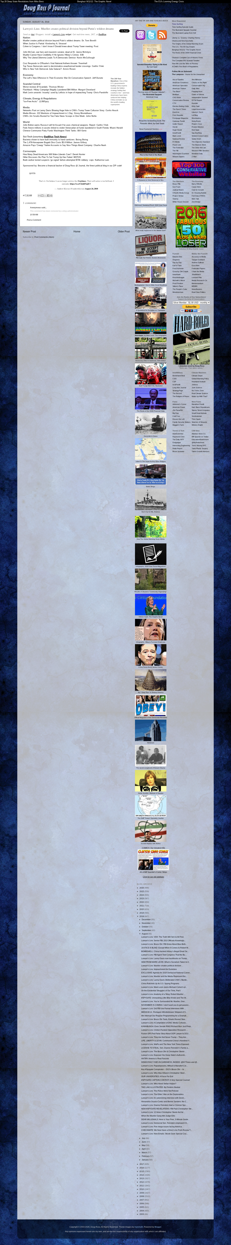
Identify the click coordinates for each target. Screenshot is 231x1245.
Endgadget (177, 442)
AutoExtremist (178, 434)
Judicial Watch (178, 190)
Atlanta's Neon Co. (199, 434)
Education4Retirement (200, 439)
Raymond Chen (178, 437)
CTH (174, 103)
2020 (142, 909)
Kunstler (195, 103)
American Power (179, 407)
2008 (142, 1196)
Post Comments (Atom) (44, 237)
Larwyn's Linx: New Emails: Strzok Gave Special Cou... (164, 1134)
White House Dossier (181, 202)
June (144, 1142)
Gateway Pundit (179, 121)
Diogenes (176, 260)
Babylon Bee (177, 257)
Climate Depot (197, 376)
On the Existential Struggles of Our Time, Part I (161, 991)
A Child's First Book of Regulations (185, 66)
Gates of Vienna (198, 94)
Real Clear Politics (199, 292)
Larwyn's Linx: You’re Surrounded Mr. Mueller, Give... (163, 1001)
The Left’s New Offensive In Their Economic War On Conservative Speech (57, 78)
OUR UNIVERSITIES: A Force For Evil (157, 1076)
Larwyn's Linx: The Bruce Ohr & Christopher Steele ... (163, 1051)
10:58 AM (34, 215)
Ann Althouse (197, 79)
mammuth (139, 1227)
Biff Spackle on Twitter (200, 437)
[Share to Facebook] (48, 195)
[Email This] (39, 195)
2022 (142, 902)
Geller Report (178, 124)
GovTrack (176, 187)
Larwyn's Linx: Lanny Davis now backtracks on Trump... (164, 958)
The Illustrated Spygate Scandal (184, 30)
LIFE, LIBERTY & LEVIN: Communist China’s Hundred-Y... (165, 1041)
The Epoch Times (179, 109)
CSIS (174, 379)
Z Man (194, 157)
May (144, 1145)
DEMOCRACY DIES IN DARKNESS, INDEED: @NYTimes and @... (169, 1062)
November (146, 923)
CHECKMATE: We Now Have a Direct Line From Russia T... (166, 1130)
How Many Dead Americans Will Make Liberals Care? (47, 154)
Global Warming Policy (200, 379)
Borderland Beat (179, 376)
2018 (142, 916)
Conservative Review (181, 100)
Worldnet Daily (197, 154)
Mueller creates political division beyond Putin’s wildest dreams (51, 40)
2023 (142, 898)
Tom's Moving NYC (199, 445)
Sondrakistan (197, 416)
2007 (142, 1200)
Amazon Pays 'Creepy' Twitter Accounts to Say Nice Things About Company (57, 145)
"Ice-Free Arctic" (30, 101)
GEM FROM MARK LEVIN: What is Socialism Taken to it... (165, 962)
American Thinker (179, 88)
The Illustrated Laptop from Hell (184, 33)
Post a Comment (34, 220)
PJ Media (176, 142)
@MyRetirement (198, 442)
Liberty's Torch (197, 112)
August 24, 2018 (91, 188)
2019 (142, 913)
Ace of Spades (178, 79)
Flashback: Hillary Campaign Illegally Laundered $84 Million (50, 90)
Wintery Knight (197, 425)
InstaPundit (177, 133)
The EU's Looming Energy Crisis (169, 1)
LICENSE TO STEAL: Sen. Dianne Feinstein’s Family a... (165, 1048)
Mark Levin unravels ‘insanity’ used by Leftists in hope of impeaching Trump (57, 92)
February (146, 1156)
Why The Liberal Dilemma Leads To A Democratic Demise (49, 57)
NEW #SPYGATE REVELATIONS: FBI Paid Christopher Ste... (167, 1109)
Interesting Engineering (181, 445)
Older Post (124, 231)
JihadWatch (196, 274)
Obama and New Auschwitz (182, 41)
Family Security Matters (182, 422)
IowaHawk (177, 274)
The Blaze (176, 91)
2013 (142, 1178)
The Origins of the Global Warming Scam (187, 44)
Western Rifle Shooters (200, 151)
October (145, 927)
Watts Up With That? (199, 396)
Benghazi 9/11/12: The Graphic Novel (94, 1)
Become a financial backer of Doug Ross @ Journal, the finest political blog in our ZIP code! (80, 165)
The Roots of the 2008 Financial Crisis (186, 53)
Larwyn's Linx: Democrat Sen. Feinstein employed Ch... (164, 1123)
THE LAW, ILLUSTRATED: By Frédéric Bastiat (160, 1087)
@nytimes (81, 181)
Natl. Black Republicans (201, 407)
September (147, 930)
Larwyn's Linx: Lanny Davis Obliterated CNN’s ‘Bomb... (164, 980)
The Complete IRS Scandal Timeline (185, 61)
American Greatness (180, 82)
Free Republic (178, 115)
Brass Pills (177, 184)
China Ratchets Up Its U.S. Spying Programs (160, 983)
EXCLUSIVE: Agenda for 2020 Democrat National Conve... (166, 973)
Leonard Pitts (197, 277)
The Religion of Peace (181, 396)
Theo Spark (196, 419)
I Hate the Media (198, 271)
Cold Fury (176, 416)
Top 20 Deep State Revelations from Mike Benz (22, 1)
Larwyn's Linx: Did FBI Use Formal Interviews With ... (163, 1008)
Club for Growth (198, 190)
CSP (174, 382)
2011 (142, 1186)
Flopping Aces (197, 91)
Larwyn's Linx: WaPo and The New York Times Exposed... (165, 1044)
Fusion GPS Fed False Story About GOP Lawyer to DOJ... (165, 1034)
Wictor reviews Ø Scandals (35, 87)
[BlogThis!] (42, 195)
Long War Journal (179, 388)
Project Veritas (178, 196)
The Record (177, 393)
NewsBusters (197, 289)
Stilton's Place (178, 286)
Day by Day (177, 262)
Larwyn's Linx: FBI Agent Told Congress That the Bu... (164, 955)
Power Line (177, 145)
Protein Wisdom (198, 127)
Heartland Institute (199, 382)
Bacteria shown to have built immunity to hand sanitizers (48, 139)
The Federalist (178, 148)
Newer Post (29, 231)
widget (62, 34)
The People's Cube (180, 289)
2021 (142, 906)
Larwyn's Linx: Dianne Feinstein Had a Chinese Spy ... (164, 1105)
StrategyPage (178, 391)
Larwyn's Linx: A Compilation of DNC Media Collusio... (164, 1023)
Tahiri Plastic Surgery (200, 448)
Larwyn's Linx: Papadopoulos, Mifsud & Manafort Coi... (164, 1066)
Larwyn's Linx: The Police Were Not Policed (159, 1091)
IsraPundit (176, 385)
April (144, 1149)
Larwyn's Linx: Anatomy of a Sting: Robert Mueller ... (163, 994)
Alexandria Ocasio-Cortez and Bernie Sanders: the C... (164, 1101)
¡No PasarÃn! (178, 410)
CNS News (177, 97)
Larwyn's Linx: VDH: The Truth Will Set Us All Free (162, 937)
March (145, 1152)
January (145, 1160)
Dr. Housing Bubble (199, 193)
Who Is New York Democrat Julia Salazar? (42, 69)
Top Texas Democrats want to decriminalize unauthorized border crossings (57, 66)
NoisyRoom (196, 121)
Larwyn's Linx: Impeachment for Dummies (159, 969)
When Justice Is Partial (33, 43)
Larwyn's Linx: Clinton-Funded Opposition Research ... (164, 1030)
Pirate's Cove (197, 124)
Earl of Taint (177, 265)
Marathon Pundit (198, 404)
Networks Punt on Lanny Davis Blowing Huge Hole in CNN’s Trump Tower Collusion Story (63, 110)
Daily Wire (195, 88)
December (146, 919)
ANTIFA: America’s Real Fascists (155, 1058)
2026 (142, 888)
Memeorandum (197, 283)
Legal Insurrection (198, 109)
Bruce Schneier (178, 451)
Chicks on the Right (199, 82)
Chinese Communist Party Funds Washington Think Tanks (49, 130)
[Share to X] (45, 195)
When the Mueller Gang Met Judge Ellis (158, 1116)
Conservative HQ (198, 85)
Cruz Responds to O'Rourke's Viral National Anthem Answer (50, 63)
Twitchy (175, 199)
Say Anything (197, 133)
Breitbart (176, 94)
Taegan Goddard (198, 260)
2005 (142, 1207)
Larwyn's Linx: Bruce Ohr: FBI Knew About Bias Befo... (164, 944)
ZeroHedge (196, 202)
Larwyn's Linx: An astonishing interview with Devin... (163, 1098)
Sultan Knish (196, 139)
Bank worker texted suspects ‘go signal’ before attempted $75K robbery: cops (58, 160)
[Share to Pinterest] (51, 195)
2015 (142, 1171)
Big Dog (176, 413)
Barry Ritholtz (197, 184)
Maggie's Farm (178, 425)
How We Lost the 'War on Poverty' (185, 63)
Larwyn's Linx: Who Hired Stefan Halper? (158, 1084)
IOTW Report (197, 100)
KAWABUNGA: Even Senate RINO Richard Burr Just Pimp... (166, 1026)
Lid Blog (195, 115)
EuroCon (176, 112)
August (145, 934)
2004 (142, 1211)
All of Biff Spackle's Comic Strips (153, 872)
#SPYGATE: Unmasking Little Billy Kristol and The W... (164, 998)
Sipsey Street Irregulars (201, 410)
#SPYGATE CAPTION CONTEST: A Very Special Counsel (165, 1080)
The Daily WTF (178, 439)
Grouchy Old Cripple (180, 271)
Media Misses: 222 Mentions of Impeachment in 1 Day (48, 113)
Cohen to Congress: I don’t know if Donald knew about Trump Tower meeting (58, 46)
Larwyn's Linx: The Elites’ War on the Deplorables (162, 1094)
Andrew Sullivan (198, 262)
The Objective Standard (201, 142)
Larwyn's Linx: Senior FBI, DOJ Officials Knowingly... (163, 940)
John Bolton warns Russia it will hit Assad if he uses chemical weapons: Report (59, 125)
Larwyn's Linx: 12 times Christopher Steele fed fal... (163, 1112)
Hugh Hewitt (177, 130)
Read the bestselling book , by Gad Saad (152, 122)
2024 (142, 895)
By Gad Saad (152, 66)
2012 (142, 1182)
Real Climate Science (200, 393)
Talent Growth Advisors (200, 451)
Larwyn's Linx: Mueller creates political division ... (162, 966)
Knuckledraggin (178, 277)
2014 (142, 1175)
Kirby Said (195, 106)
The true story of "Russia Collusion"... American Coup (152, 94)
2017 (142, 1164)
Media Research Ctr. (199, 280)
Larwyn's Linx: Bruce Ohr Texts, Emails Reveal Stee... (164, 1019)
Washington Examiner (181, 154)
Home (77, 231)
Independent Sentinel (200, 97)
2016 (142, 1168)
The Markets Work (199, 145)
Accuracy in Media (199, 257)
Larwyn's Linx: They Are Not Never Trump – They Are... (164, 1037)
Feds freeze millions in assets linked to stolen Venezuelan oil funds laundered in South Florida (66, 128)
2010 (142, 1189)
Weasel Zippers (178, 157)
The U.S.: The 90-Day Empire (183, 47)
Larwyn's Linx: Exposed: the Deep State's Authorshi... (163, 1055)
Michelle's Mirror (179, 280)
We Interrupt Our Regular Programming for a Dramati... (164, 1016)
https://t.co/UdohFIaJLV (80, 183)
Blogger (158, 1227)
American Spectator (180, 85)
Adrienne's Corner (179, 404)
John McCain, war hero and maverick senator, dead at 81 (49, 52)
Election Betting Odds (181, 106)
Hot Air (175, 127)
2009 (142, 1193)
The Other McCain (199, 148)
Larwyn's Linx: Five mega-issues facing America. (161, 1127)
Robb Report (177, 448)
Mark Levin (177, 136)
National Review (179, 139)
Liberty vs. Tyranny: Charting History (186, 38)
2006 (142, 1203)
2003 (142, 1214)
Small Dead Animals (199, 413)
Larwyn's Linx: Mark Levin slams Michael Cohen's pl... (164, 987)
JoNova (195, 385)
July (144, 1138)
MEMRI (194, 286)
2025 (142, 891)
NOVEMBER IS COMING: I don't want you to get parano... (165, 1005)
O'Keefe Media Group (181, 193)
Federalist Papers (198, 268)
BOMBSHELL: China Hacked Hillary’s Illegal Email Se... (165, 951)
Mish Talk (195, 199)
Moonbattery (196, 118)
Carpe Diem (196, 187)
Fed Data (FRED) (198, 196)
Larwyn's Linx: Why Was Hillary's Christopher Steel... (163, 1073)
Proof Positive (178, 283)
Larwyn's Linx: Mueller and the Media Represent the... (164, 976)
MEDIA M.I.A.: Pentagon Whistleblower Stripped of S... (164, 1012)
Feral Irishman (178, 268)
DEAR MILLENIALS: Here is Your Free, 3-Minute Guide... (165, 1119)
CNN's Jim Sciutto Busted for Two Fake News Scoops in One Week (54, 116)
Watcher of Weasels (199, 422)
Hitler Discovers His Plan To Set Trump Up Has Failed (47, 157)
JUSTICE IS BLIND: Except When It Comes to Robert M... (165, 948)
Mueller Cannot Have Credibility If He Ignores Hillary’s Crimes (51, 55)
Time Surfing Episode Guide (182, 27)
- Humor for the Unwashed (188, 74)
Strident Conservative (200, 136)
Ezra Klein (195, 265)
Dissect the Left (178, 419)
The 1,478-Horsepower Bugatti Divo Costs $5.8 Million (47, 142)
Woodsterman (178, 292)
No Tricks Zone (198, 391)
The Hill (175, 151)
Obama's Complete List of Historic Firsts (187, 58)
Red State (195, 130)
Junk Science (197, 388)
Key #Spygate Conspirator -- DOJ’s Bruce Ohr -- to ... (163, 1069)
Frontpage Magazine (180, 118)
